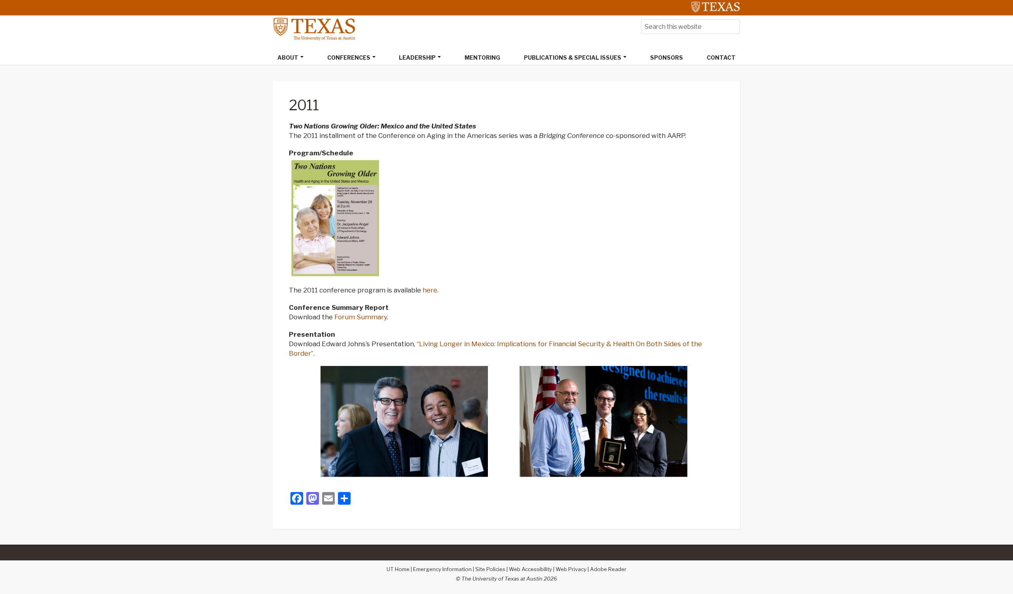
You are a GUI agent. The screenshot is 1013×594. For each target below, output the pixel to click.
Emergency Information (442, 569)
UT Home (398, 569)
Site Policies (490, 569)
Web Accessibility (530, 569)
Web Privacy (571, 569)
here (430, 290)
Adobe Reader (608, 569)
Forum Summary (360, 317)
